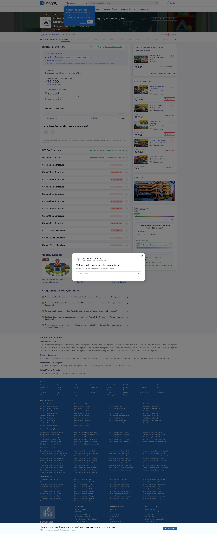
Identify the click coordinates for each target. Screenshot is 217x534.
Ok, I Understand (170, 528)
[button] (108, 273)
